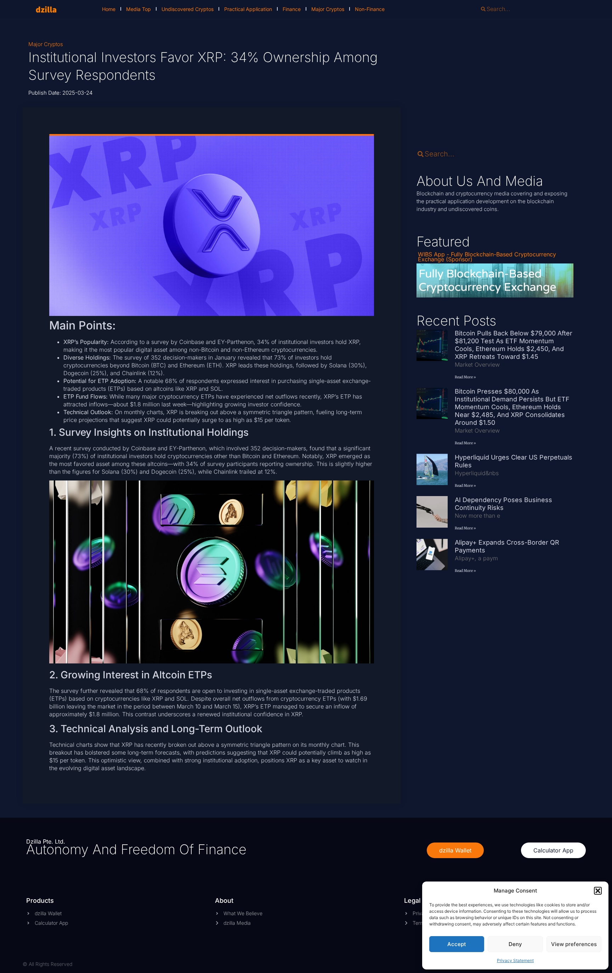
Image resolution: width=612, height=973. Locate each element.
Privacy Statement (515, 960)
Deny (515, 944)
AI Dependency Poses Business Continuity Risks (503, 503)
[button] (597, 890)
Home (108, 9)
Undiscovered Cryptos (188, 9)
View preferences (574, 944)
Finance (292, 9)
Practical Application (248, 9)
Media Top (138, 9)
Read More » (465, 377)
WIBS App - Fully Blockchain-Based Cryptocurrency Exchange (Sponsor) (487, 257)
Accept (456, 944)
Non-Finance (370, 9)
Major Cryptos (327, 9)
